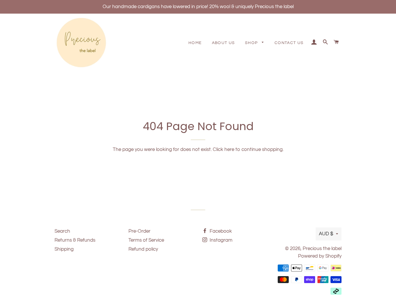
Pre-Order (139, 231)
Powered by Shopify (319, 256)
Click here (223, 149)
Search (62, 231)
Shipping (64, 249)
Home (195, 43)
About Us (223, 43)
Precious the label (322, 248)
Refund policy (143, 249)
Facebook (220, 231)
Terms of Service (146, 240)
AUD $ (326, 233)
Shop (252, 43)
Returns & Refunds (75, 240)
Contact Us (289, 43)
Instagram (220, 240)
